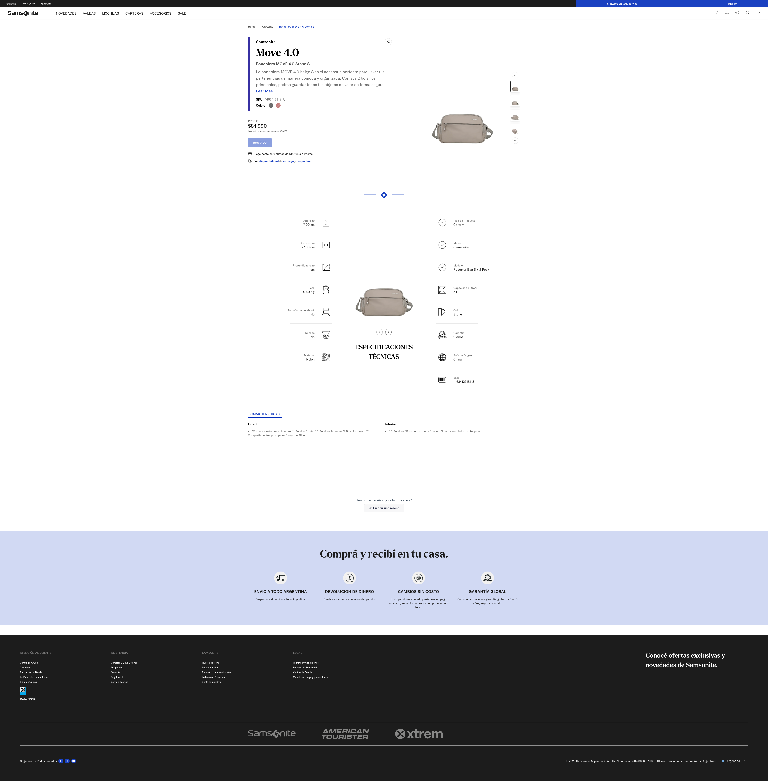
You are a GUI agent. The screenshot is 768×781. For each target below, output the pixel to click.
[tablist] (384, 414)
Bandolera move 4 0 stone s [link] (296, 26)
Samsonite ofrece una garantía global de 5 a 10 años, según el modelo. (487, 601)
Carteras (267, 26)
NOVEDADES (66, 13)
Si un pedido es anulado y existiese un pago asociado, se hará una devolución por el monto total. (418, 603)
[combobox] (733, 761)
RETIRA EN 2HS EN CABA (672, 3)
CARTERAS (134, 13)
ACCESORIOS (160, 13)
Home (251, 26)
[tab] (265, 414)
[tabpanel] (384, 454)
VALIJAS (89, 13)
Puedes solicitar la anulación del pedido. (349, 599)
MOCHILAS (110, 13)
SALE (182, 13)
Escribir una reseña (388, 509)
